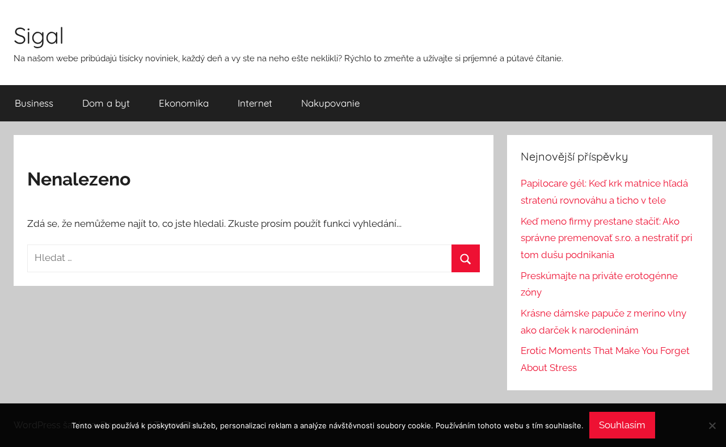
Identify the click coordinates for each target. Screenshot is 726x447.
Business (34, 103)
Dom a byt (106, 103)
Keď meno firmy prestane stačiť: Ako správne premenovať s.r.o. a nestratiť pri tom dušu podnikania (607, 238)
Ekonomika (184, 103)
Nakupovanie (330, 103)
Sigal (39, 35)
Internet (255, 103)
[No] (711, 425)
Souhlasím (622, 425)
